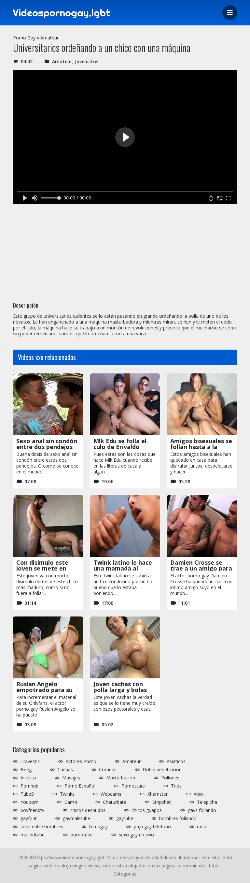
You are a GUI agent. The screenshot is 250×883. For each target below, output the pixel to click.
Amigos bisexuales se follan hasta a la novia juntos (201, 446)
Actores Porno (81, 761)
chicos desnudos (87, 810)
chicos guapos (147, 810)
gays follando (202, 810)
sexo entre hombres (42, 826)
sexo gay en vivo (136, 834)
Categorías (125, 874)
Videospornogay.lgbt (61, 13)
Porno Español (79, 786)
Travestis (30, 761)
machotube (33, 834)
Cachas (65, 769)
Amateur (49, 38)
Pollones (170, 777)
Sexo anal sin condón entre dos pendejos (46, 444)
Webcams (111, 794)
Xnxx (198, 794)
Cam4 (70, 802)
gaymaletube (76, 818)
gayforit (29, 818)
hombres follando (178, 818)
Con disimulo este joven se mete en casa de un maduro (43, 568)
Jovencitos (86, 61)
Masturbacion (120, 777)
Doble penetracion (162, 769)
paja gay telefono (152, 826)
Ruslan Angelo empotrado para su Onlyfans (44, 690)
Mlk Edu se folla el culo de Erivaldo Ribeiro (119, 446)
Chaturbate (114, 802)
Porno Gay (24, 38)
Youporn (29, 802)
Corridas (108, 769)
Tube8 (27, 794)
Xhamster (157, 794)
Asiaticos (176, 761)
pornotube (82, 834)
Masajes (71, 777)
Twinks (67, 794)
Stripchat (161, 802)
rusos (203, 826)
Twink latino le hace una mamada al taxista (122, 568)
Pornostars (133, 786)
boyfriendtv (32, 810)
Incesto (28, 777)
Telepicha (207, 802)
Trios (176, 786)
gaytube (124, 818)
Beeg (26, 769)
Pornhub (29, 786)
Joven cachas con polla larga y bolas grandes (120, 690)
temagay (98, 826)
